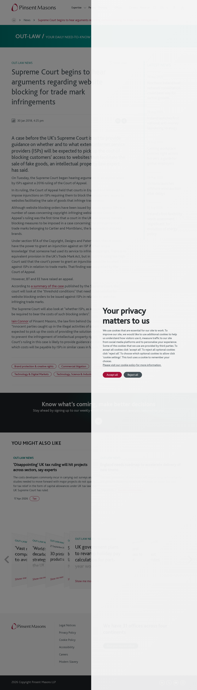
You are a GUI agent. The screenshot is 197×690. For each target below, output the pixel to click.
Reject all (133, 374)
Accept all (112, 374)
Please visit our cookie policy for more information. (132, 365)
